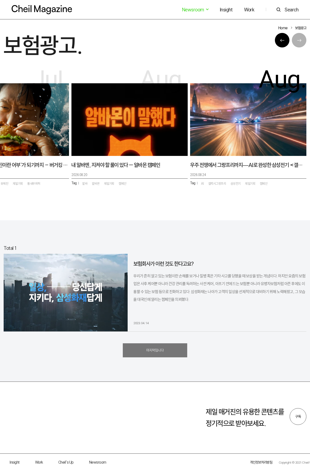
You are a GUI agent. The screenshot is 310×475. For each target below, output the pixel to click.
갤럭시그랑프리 (217, 183)
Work (249, 10)
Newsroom (97, 462)
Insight (226, 10)
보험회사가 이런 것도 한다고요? (163, 263)
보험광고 (300, 28)
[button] (282, 40)
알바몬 (96, 183)
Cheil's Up (66, 462)
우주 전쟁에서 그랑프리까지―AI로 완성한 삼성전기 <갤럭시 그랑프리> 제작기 (248, 165)
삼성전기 (236, 183)
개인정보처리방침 (261, 462)
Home (283, 28)
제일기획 (250, 183)
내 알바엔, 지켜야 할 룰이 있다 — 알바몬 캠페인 (115, 165)
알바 (84, 183)
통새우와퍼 (33, 183)
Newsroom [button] (193, 10)
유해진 (4, 183)
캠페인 (264, 183)
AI (202, 183)
